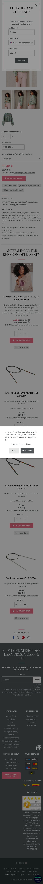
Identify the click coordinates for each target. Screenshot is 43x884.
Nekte (14, 451)
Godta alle (27, 451)
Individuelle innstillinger (21, 444)
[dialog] (21, 442)
